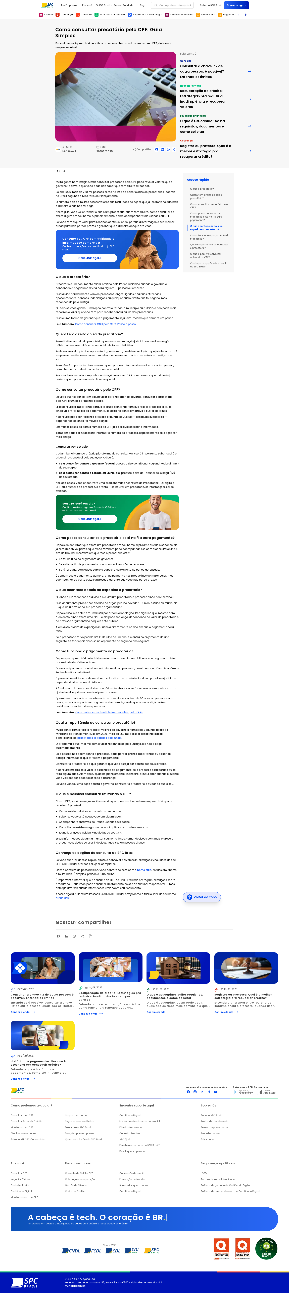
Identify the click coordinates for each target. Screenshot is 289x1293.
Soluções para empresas (79, 1133)
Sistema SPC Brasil (210, 5)
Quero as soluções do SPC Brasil (83, 1139)
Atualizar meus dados (23, 1133)
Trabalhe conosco (211, 1133)
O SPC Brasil (103, 5)
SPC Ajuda (125, 1139)
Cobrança (186, 140)
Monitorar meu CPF (22, 1127)
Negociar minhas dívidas (79, 1121)
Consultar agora (89, 258)
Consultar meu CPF (22, 1115)
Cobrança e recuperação (80, 1179)
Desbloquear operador (132, 1151)
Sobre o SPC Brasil (211, 1115)
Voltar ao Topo (205, 897)
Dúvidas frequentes (130, 1127)
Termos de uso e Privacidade (218, 1179)
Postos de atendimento (214, 1121)
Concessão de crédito (132, 1173)
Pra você (87, 5)
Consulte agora (236, 5)
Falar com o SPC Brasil (78, 1127)
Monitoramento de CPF (24, 1197)
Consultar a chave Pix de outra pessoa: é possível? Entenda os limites (43, 996)
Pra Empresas (69, 5)
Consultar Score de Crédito (26, 1121)
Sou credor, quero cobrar (134, 1185)
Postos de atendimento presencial (139, 1121)
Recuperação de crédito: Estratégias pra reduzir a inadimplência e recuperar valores (110, 996)
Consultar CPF (19, 1173)
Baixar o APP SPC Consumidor (28, 1139)
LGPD (204, 1173)
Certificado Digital (129, 1115)
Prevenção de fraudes (132, 1179)
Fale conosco (208, 1139)
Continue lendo (20, 1012)
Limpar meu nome (76, 1115)
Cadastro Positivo (129, 1133)
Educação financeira (193, 115)
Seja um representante (214, 1127)
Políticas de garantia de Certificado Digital (225, 1185)
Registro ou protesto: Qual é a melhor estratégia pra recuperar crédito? (243, 996)
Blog (142, 5)
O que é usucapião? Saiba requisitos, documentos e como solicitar (175, 996)
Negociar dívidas (190, 85)
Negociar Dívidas (20, 1179)
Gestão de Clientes (76, 1185)
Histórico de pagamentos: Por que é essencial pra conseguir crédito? (39, 1063)
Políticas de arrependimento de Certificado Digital (230, 1191)
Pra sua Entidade (123, 5)
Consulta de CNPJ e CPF (79, 1173)
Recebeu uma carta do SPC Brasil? (139, 1145)
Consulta (185, 61)
